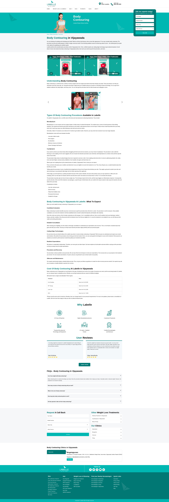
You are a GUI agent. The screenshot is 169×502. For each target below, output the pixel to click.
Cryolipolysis (76, 484)
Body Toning (95, 421)
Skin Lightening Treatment (53, 478)
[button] (48, 99)
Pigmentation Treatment (53, 484)
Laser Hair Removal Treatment (54, 480)
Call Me (145, 32)
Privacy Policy (117, 480)
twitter (93, 469)
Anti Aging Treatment (52, 489)
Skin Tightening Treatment (53, 485)
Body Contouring (53, 34)
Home (48, 34)
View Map (70, 459)
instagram (97, 469)
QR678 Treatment (67, 492)
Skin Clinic (50, 494)
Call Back (68, 434)
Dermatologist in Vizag (96, 484)
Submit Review (84, 364)
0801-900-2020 (117, 4)
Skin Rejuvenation (51, 487)
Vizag (93, 438)
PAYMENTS (82, 8)
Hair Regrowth (66, 478)
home (48, 8)
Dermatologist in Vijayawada (97, 486)
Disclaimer (116, 478)
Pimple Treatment (51, 491)
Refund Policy (117, 484)
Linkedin (103, 469)
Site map (115, 486)
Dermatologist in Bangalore (97, 480)
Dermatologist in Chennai (96, 482)
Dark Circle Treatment (52, 493)
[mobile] (112, 3)
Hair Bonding (65, 486)
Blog (90, 8)
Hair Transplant (66, 484)
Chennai (94, 435)
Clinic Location (105, 4)
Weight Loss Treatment (79, 478)
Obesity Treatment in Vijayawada (99, 415)
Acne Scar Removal (52, 482)
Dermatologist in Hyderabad (97, 478)
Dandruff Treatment (67, 480)
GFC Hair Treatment (67, 488)
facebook (90, 469)
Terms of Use (116, 482)
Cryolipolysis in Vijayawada (98, 418)
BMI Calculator (77, 486)
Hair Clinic (65, 490)
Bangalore (94, 432)
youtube (100, 469)
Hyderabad (94, 429)
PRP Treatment (66, 482)
